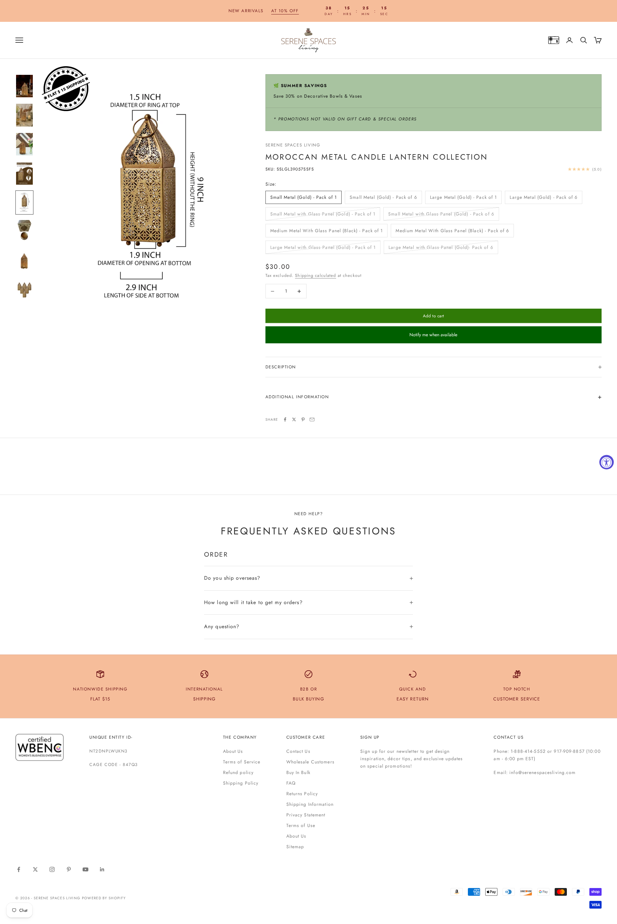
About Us (233, 751)
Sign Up (370, 737)
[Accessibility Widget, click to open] (606, 462)
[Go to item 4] (24, 173)
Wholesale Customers (310, 762)
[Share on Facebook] (285, 419)
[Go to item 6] (24, 231)
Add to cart (433, 316)
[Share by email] (312, 419)
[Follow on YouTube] (85, 869)
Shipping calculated (315, 275)
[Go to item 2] (24, 115)
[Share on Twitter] (294, 419)
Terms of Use (300, 825)
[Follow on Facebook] (18, 869)
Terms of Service (242, 762)
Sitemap (295, 846)
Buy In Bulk (298, 772)
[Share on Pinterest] (303, 419)
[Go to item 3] (24, 144)
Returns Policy (302, 793)
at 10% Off (285, 11)
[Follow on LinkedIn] (102, 869)
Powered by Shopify (104, 898)
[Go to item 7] (24, 261)
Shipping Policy (241, 783)
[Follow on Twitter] (35, 869)
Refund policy (238, 772)
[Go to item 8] (24, 290)
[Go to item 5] (24, 202)
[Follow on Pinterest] (69, 869)
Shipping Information (310, 804)
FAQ (291, 783)
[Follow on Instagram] (52, 869)
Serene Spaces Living (292, 145)
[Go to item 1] (24, 86)
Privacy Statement (306, 815)
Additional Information (297, 397)
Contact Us (298, 751)
